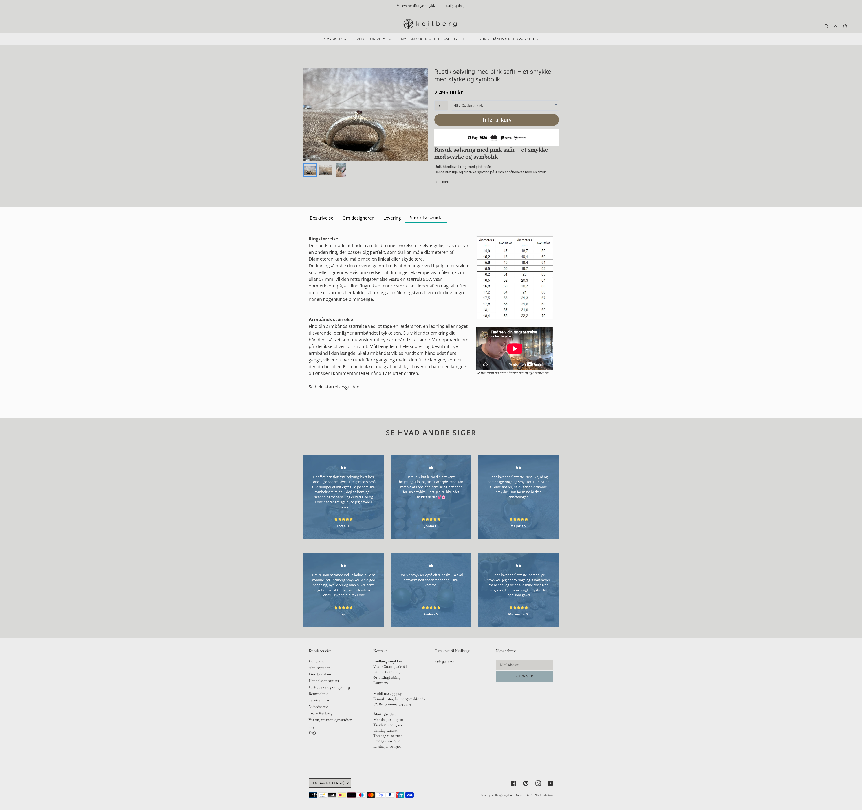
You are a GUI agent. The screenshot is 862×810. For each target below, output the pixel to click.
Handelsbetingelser (324, 680)
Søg (312, 726)
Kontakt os (317, 661)
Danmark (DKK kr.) (329, 783)
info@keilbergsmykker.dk (405, 699)
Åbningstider (319, 667)
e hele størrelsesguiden (335, 387)
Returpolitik (318, 693)
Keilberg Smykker (502, 795)
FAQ (312, 732)
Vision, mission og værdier (330, 719)
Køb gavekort (445, 661)
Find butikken (320, 674)
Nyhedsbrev (318, 706)
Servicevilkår (319, 700)
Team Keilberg (320, 713)
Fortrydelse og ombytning (329, 687)
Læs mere (442, 182)
